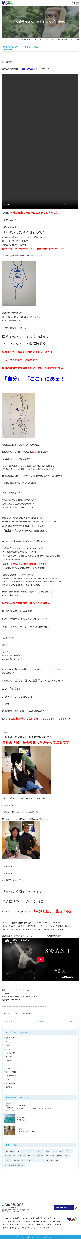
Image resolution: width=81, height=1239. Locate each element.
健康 (57, 1160)
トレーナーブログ (19, 1013)
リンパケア (30, 1151)
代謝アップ (8, 1160)
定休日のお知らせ (12, 1072)
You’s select (9, 1060)
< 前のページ (8, 1021)
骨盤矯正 (59, 1156)
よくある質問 (10, 1083)
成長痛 (47, 1151)
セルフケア (21, 1151)
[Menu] (77, 3)
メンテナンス (39, 1151)
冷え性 (52, 1156)
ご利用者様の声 (11, 1075)
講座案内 (28, 1013)
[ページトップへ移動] (77, 1207)
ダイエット (9, 1049)
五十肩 (61, 1151)
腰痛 (7, 1045)
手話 (6, 1151)
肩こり (8, 1041)
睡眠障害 (54, 1151)
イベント (5, 1013)
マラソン (20, 1156)
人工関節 (27, 1156)
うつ (39, 1160)
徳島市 (41, 1156)
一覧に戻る (40, 1021)
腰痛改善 (12, 1151)
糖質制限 (16, 1160)
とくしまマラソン (10, 1156)
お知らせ (11, 1013)
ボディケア (9, 1057)
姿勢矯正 (67, 1156)
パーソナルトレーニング (28, 1160)
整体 (47, 1156)
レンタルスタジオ (48, 1160)
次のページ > (73, 1021)
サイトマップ (44, 1228)
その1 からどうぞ (29, 68)
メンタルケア (10, 1053)
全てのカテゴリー (12, 1038)
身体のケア (69, 1151)
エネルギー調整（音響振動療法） (14, 1165)
